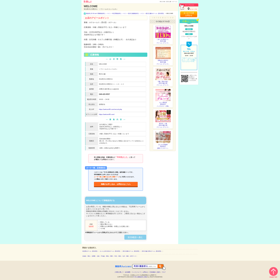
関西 (111, 256)
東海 (107, 256)
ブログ (164, 272)
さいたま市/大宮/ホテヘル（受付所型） (110, 251)
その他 (102, 228)
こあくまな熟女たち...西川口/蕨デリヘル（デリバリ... (163, 41)
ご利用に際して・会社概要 (122, 272)
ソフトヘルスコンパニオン (108, 69)
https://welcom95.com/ (107, 114)
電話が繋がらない (106, 224)
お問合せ (145, 272)
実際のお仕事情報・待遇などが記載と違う (114, 226)
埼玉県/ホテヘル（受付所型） (90, 251)
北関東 (93, 256)
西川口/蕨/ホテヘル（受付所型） (131, 251)
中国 (115, 256)
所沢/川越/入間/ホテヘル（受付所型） (152, 251)
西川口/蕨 (102, 74)
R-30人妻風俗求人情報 (140, 277)
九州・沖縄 (125, 256)
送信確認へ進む (135, 237)
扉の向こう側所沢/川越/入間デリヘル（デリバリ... (163, 125)
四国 (119, 256)
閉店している (104, 222)
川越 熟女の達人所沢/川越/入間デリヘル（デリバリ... (163, 83)
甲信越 (103, 256)
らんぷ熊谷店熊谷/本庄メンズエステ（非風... (163, 104)
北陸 (98, 256)
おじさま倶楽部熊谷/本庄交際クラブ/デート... (163, 146)
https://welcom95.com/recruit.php (110, 109)
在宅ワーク (133, 256)
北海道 (84, 256)
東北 (89, 256)
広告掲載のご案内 (155, 272)
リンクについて (136, 272)
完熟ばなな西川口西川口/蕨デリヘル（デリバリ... (163, 62)
